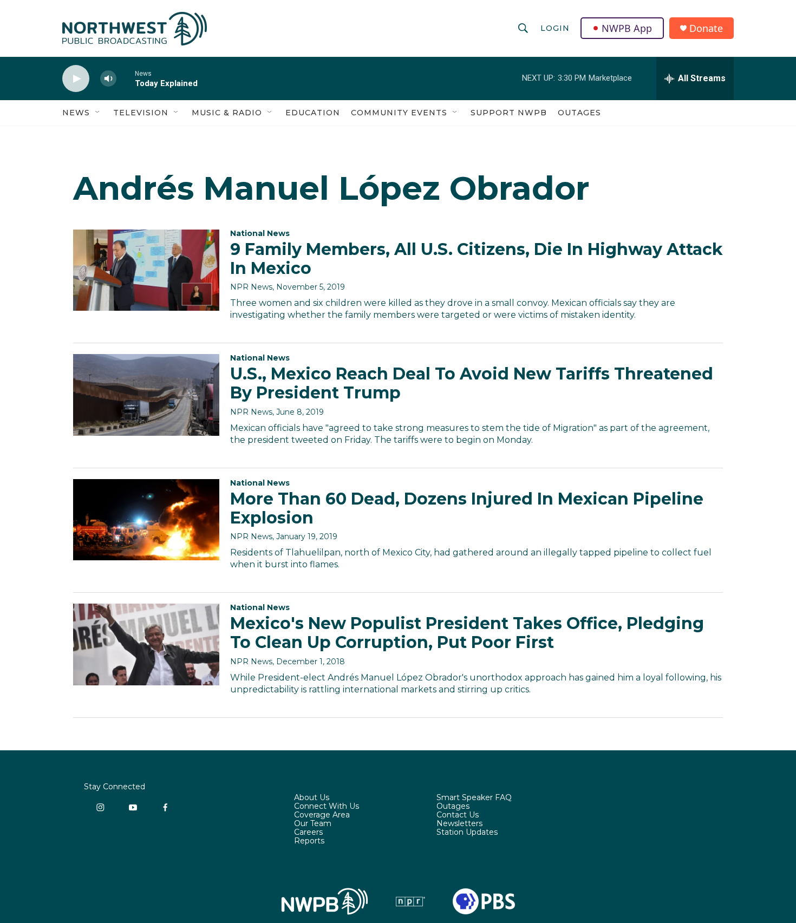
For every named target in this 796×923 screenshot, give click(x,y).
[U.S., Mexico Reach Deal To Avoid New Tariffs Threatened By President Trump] (146, 394)
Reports (309, 841)
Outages (579, 112)
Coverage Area (322, 815)
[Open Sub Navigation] (98, 112)
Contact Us (457, 815)
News (76, 112)
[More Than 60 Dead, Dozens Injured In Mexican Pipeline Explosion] (146, 519)
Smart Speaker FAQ (474, 798)
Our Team (312, 824)
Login (555, 28)
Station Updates (467, 832)
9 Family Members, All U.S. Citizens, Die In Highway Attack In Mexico (476, 258)
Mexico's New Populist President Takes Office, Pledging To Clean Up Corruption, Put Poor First (467, 632)
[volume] (108, 79)
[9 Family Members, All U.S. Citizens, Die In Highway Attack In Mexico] (146, 270)
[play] (75, 79)
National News (260, 233)
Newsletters (459, 824)
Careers (308, 832)
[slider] (125, 78)
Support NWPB (509, 112)
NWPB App (627, 28)
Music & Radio (227, 112)
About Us (311, 798)
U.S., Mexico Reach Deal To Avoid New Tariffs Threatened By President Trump (471, 383)
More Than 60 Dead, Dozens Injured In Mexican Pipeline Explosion (466, 508)
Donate (706, 28)
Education (312, 112)
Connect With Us (326, 806)
